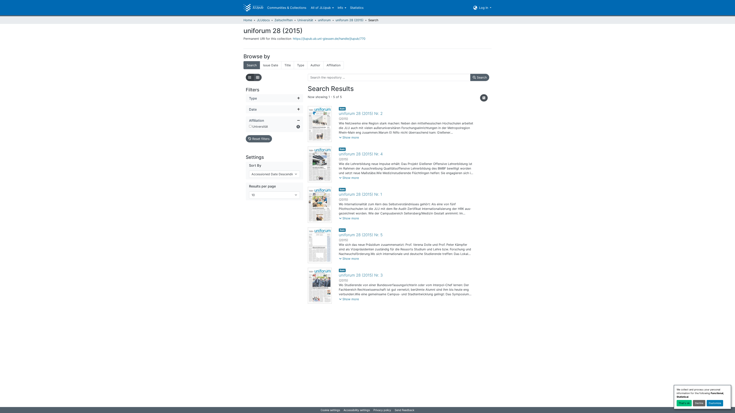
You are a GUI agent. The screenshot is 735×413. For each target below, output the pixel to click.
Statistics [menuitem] (356, 8)
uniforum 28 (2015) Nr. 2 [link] (361, 113)
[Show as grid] (258, 77)
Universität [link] (305, 20)
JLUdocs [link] (263, 20)
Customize (715, 403)
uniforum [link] (324, 20)
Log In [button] (484, 8)
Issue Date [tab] (270, 65)
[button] (253, 7)
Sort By (255, 165)
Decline (699, 403)
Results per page (262, 186)
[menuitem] (322, 7)
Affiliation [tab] (334, 65)
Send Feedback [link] (404, 410)
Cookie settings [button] (330, 410)
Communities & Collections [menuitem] (286, 8)
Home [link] (247, 20)
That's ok (684, 403)
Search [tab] (252, 65)
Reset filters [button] (260, 139)
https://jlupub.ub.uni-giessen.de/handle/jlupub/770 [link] (329, 39)
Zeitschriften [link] (283, 20)
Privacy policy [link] (382, 410)
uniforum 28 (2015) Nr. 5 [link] (361, 235)
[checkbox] (250, 126)
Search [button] (481, 77)
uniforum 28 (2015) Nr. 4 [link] (361, 154)
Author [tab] (315, 65)
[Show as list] (250, 77)
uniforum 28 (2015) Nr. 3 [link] (361, 275)
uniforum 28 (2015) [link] (349, 20)
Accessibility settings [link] (357, 410)
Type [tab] (300, 65)
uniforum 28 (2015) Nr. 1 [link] (360, 194)
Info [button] (340, 8)
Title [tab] (287, 65)
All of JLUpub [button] (321, 8)
